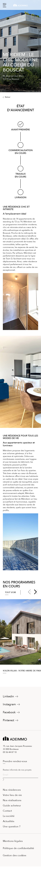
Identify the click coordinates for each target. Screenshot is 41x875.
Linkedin (8, 696)
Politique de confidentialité (18, 848)
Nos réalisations (12, 800)
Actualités (8, 821)
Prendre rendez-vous (15, 761)
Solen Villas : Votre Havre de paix (22, 670)
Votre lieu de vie (12, 795)
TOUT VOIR (10, 592)
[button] (35, 592)
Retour (7, 97)
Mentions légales (13, 841)
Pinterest (8, 720)
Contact (7, 811)
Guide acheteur (12, 805)
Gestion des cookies (14, 855)
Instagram (9, 704)
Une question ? (11, 826)
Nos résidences (12, 790)
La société (8, 816)
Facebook (9, 712)
